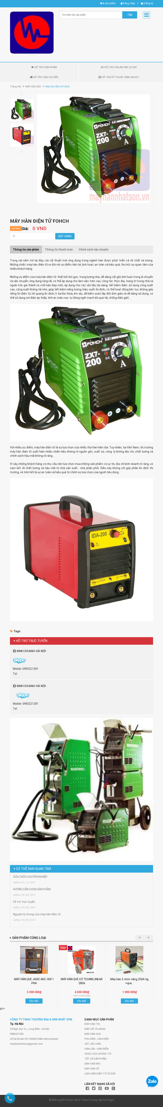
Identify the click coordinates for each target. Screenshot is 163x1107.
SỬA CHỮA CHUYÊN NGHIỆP (30, 876)
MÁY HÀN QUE (33, 86)
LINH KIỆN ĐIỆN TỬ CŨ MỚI (99, 1073)
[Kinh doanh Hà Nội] (13, 695)
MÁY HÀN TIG (92, 1023)
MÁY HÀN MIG (92, 1063)
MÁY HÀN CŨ (91, 1068)
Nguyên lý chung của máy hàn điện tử (37, 914)
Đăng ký (148, 3)
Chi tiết (34, 1001)
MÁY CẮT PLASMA (94, 1028)
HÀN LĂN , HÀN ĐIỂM (96, 1048)
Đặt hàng (65, 236)
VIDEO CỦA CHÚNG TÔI (97, 1053)
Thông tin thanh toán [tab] (59, 249)
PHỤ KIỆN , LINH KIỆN (96, 1038)
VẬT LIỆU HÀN (92, 1043)
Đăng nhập (128, 3)
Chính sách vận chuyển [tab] (94, 249)
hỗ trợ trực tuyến (24, 901)
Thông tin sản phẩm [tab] (26, 249)
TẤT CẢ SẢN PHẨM (95, 1058)
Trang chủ (15, 86)
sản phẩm (109, 3)
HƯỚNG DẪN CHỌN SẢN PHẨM (32, 889)
